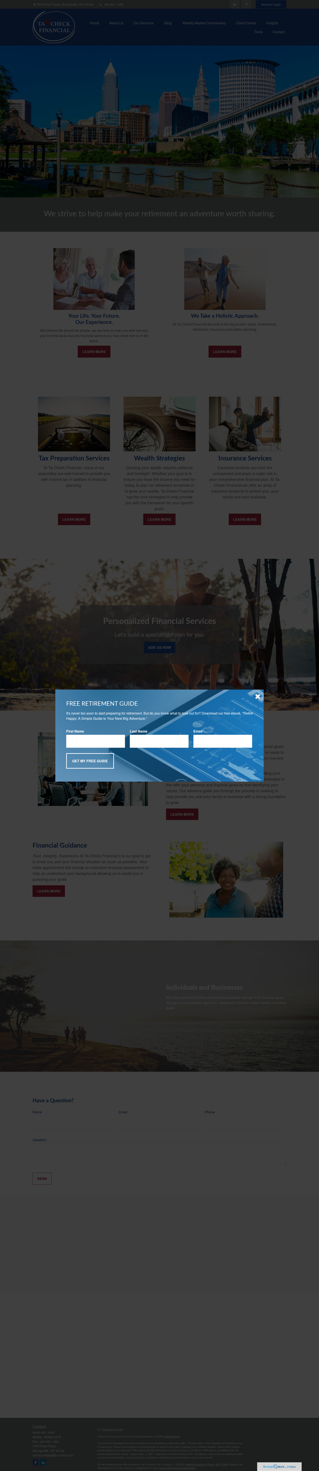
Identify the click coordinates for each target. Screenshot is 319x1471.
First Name (75, 731)
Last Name (138, 731)
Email (197, 731)
